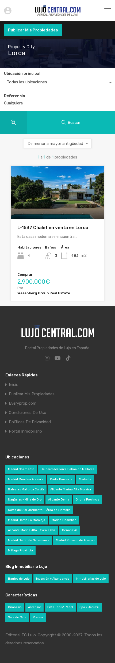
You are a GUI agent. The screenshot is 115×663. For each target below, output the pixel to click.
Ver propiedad (57, 208)
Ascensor (34, 607)
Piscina (38, 617)
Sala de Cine (17, 617)
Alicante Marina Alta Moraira (70, 489)
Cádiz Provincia (61, 479)
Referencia (14, 96)
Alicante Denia (58, 499)
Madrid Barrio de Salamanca (28, 540)
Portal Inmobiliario (25, 431)
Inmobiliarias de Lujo (91, 578)
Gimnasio (15, 607)
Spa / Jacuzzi (89, 607)
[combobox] (57, 83)
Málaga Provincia (20, 550)
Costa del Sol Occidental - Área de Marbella (39, 510)
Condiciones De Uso (27, 413)
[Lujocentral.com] (57, 15)
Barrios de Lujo (19, 578)
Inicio (13, 385)
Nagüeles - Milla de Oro (25, 499)
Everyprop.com (22, 403)
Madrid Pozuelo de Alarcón (75, 540)
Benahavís (69, 530)
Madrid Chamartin (21, 469)
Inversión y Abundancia (53, 578)
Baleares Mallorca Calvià (26, 489)
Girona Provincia (87, 499)
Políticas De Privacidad (30, 422)
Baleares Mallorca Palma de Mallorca (67, 469)
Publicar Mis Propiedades (33, 30)
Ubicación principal (22, 73)
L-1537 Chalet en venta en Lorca (52, 227)
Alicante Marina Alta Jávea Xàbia (32, 530)
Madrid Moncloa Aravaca (26, 479)
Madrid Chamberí (64, 520)
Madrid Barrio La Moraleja (26, 520)
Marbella (85, 479)
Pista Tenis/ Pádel (60, 607)
